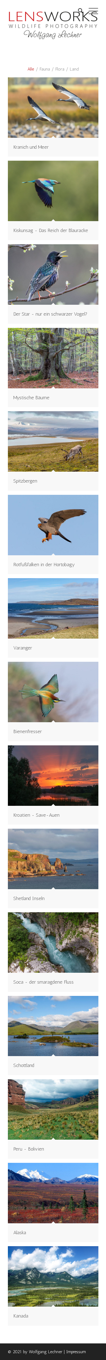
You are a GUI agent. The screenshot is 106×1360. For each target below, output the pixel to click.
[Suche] (78, 11)
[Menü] (90, 11)
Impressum (76, 1351)
